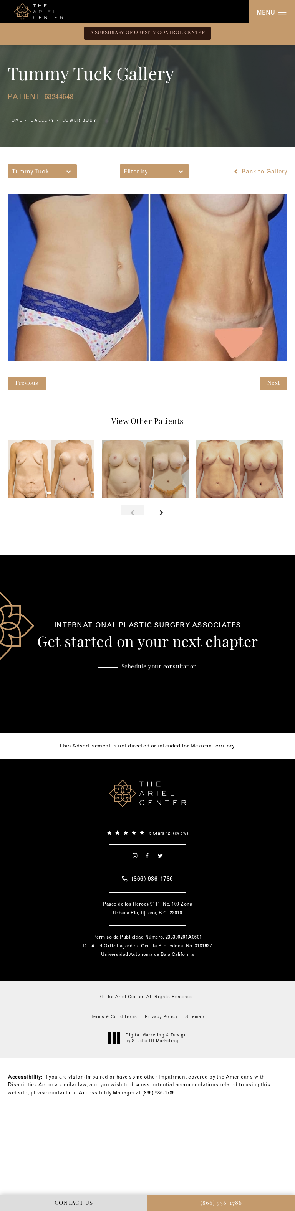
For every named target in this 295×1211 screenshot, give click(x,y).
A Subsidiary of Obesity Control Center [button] (147, 32)
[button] (282, 13)
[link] (147, 832)
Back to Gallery (263, 171)
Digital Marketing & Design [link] (156, 1037)
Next (273, 383)
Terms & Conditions (114, 1016)
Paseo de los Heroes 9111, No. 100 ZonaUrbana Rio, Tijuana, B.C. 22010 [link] (147, 908)
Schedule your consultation (159, 667)
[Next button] (162, 510)
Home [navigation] (15, 120)
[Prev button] (132, 510)
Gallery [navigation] (42, 120)
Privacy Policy (161, 1016)
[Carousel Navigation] (147, 506)
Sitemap (194, 1016)
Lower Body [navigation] (79, 120)
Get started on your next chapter (147, 636)
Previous (26, 383)
